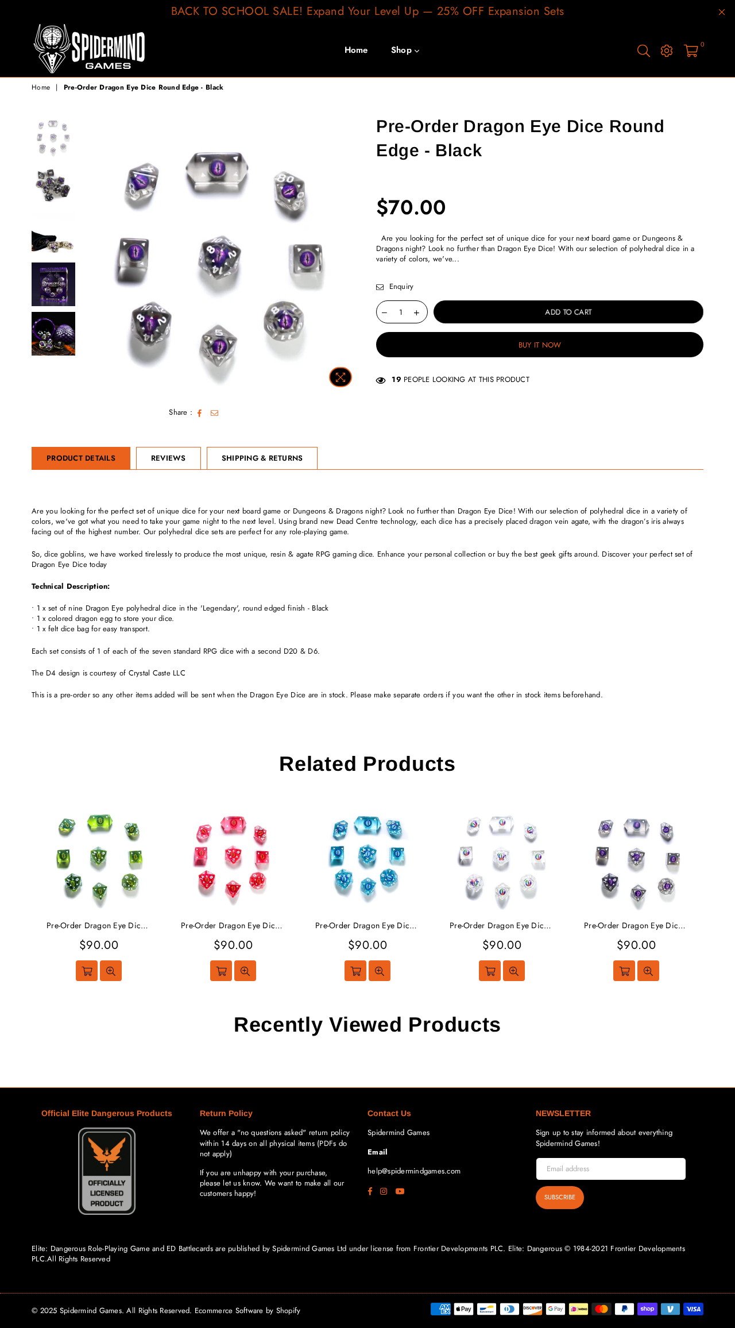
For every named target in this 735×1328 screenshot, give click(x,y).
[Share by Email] (215, 412)
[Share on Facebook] (200, 412)
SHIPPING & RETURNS (262, 458)
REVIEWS (168, 458)
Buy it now (540, 344)
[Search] (643, 50)
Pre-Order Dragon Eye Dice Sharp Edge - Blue (233, 925)
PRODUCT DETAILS (81, 458)
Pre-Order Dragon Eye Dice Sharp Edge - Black (502, 925)
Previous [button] (91, 254)
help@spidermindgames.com (414, 1170)
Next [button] (349, 254)
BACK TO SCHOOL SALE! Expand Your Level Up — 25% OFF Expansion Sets (367, 11)
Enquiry (399, 286)
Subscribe (559, 1197)
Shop (403, 50)
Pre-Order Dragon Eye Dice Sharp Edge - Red (99, 925)
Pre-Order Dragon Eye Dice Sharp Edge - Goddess (367, 925)
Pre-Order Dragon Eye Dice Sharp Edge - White (636, 925)
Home (356, 50)
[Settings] (666, 50)
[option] (220, 253)
